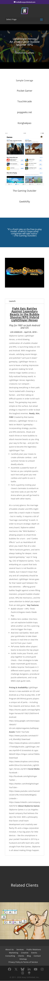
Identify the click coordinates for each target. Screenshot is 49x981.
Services (20, 949)
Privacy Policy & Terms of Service (23, 962)
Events (34, 952)
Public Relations (34, 949)
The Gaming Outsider (24, 190)
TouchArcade (24, 101)
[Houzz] (23, 973)
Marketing (13, 952)
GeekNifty (24, 201)
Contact (37, 956)
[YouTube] (36, 969)
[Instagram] (42, 969)
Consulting (10, 956)
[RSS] (29, 973)
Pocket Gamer (24, 90)
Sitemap (23, 959)
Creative (24, 952)
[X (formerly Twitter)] (16, 969)
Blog (29, 956)
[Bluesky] (23, 969)
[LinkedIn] (29, 969)
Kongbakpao (24, 123)
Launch (12, 301)
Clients (21, 956)
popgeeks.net (24, 112)
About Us (9, 949)
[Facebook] (9, 969)
